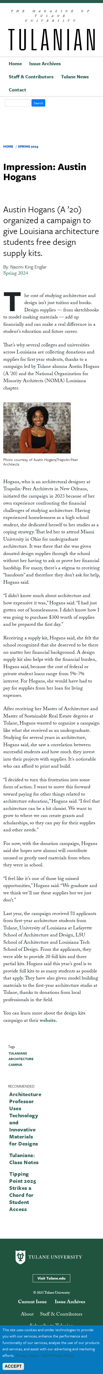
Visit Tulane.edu (52, 1278)
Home (15, 63)
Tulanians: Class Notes (24, 1158)
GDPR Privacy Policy (58, 1355)
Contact (17, 89)
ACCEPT (13, 1366)
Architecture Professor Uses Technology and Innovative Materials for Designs (25, 1118)
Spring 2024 (28, 146)
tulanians (17, 1053)
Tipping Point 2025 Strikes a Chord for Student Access (22, 1191)
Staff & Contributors (31, 76)
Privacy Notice (27, 1355)
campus (15, 1064)
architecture (21, 1058)
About (27, 1315)
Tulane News (75, 76)
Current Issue (32, 1302)
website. (48, 1021)
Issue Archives (45, 63)
